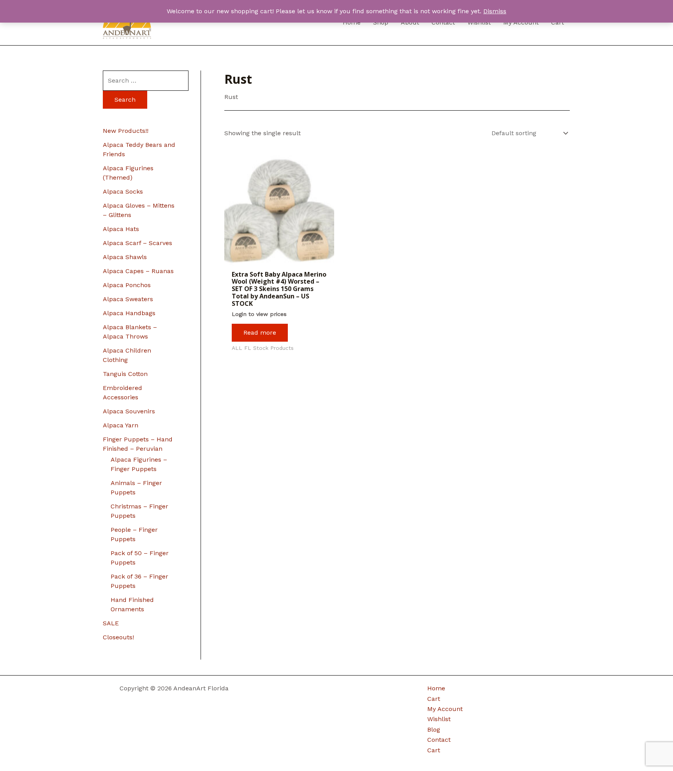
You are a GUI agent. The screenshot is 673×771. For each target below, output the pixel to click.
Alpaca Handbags (129, 313)
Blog (433, 729)
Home (436, 688)
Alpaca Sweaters (128, 299)
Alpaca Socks (123, 191)
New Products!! (125, 130)
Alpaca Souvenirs (129, 411)
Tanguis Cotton (125, 374)
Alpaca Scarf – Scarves (137, 243)
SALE (111, 623)
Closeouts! (118, 637)
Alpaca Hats (121, 229)
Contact (439, 739)
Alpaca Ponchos (127, 285)
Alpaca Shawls (125, 257)
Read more (259, 332)
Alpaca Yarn (120, 425)
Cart (433, 698)
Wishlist (439, 719)
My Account (445, 709)
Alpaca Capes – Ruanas (138, 271)
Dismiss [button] (494, 11)
